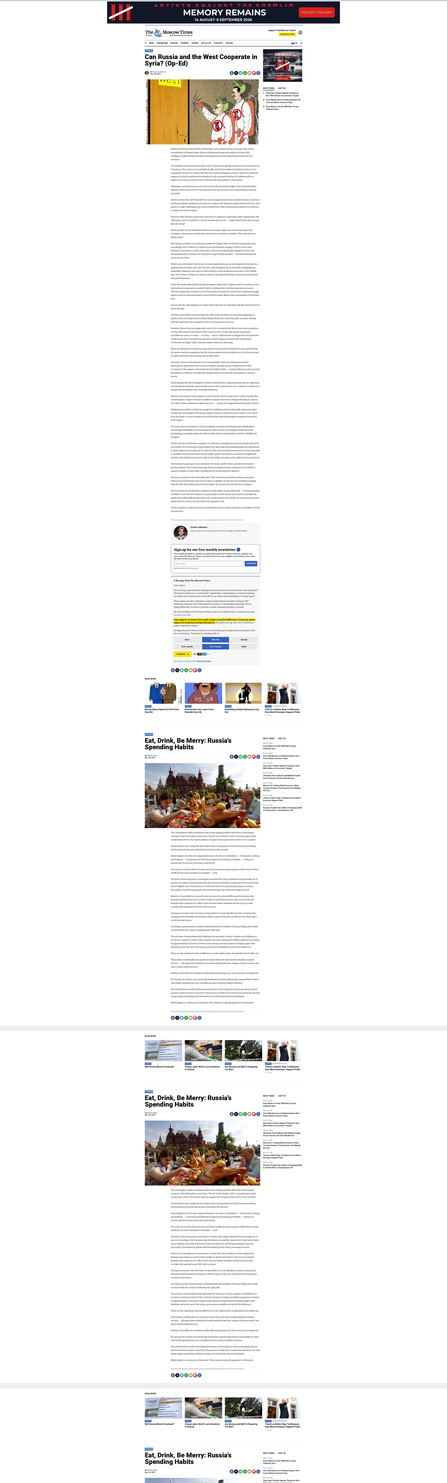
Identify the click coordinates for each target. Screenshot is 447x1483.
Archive (229, 43)
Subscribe (251, 564)
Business (185, 43)
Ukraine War (162, 43)
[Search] (301, 43)
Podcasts (218, 43)
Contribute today (287, 34)
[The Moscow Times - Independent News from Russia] (169, 32)
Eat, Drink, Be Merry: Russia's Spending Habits (188, 744)
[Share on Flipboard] (254, 73)
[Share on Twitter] (236, 73)
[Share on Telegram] (241, 73)
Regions (174, 43)
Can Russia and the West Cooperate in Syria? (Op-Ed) (201, 60)
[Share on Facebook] (232, 73)
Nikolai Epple (152, 756)
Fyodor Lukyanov (159, 72)
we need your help (182, 615)
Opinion (194, 43)
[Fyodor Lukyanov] (147, 73)
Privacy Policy (193, 568)
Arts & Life (206, 43)
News (151, 43)
